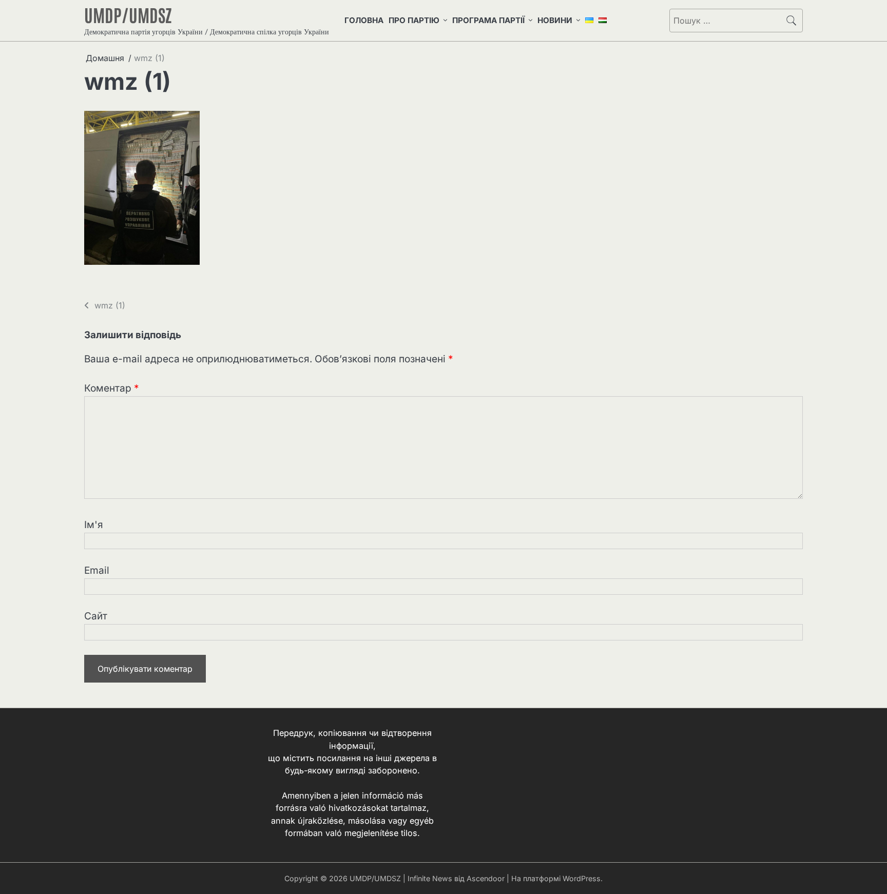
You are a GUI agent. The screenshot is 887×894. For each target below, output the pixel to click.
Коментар (111, 388)
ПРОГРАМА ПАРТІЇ (488, 20)
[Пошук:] (725, 20)
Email (96, 570)
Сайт (95, 616)
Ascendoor (486, 878)
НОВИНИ (554, 20)
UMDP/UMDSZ (127, 14)
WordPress (582, 878)
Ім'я (93, 525)
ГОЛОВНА (363, 20)
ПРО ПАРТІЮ (414, 20)
